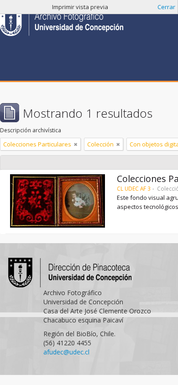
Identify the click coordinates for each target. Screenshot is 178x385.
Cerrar (166, 7)
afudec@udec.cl (66, 352)
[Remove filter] (76, 144)
